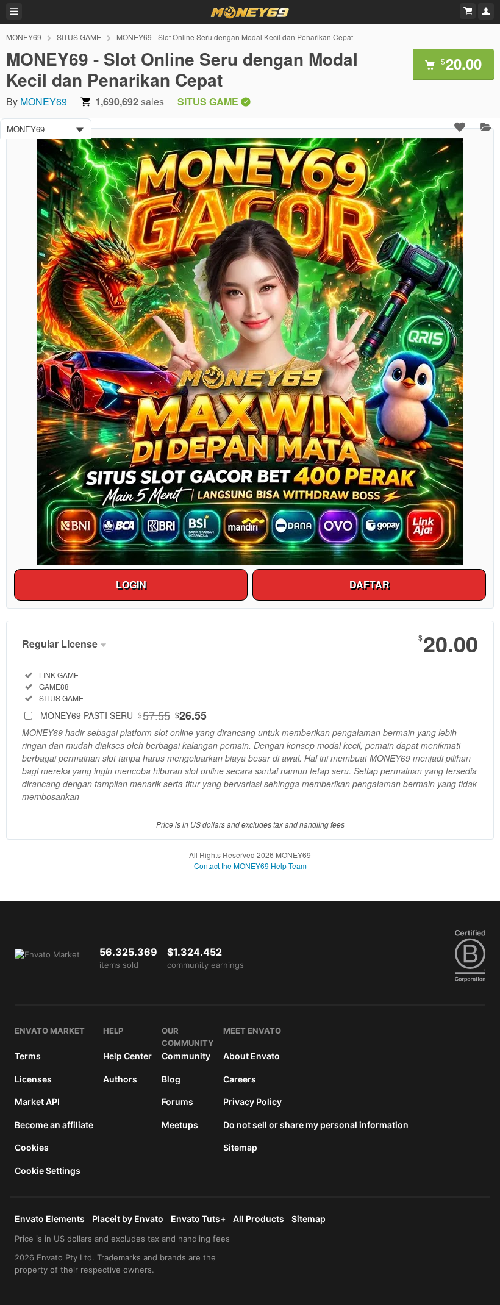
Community (186, 1056)
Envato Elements (50, 1219)
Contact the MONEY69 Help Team (250, 865)
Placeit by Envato (127, 1219)
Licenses (33, 1079)
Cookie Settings (47, 1170)
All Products (258, 1219)
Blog (171, 1079)
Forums (177, 1101)
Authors (120, 1079)
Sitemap (240, 1147)
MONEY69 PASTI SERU (123, 715)
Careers (239, 1079)
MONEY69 (23, 37)
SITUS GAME (79, 37)
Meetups (180, 1125)
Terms (28, 1056)
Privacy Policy (252, 1101)
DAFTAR (369, 584)
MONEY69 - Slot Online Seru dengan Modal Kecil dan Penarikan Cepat (234, 37)
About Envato (251, 1056)
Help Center (127, 1056)
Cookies (32, 1147)
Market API (37, 1101)
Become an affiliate (54, 1125)
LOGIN (131, 584)
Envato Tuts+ (198, 1219)
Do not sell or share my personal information (316, 1125)
